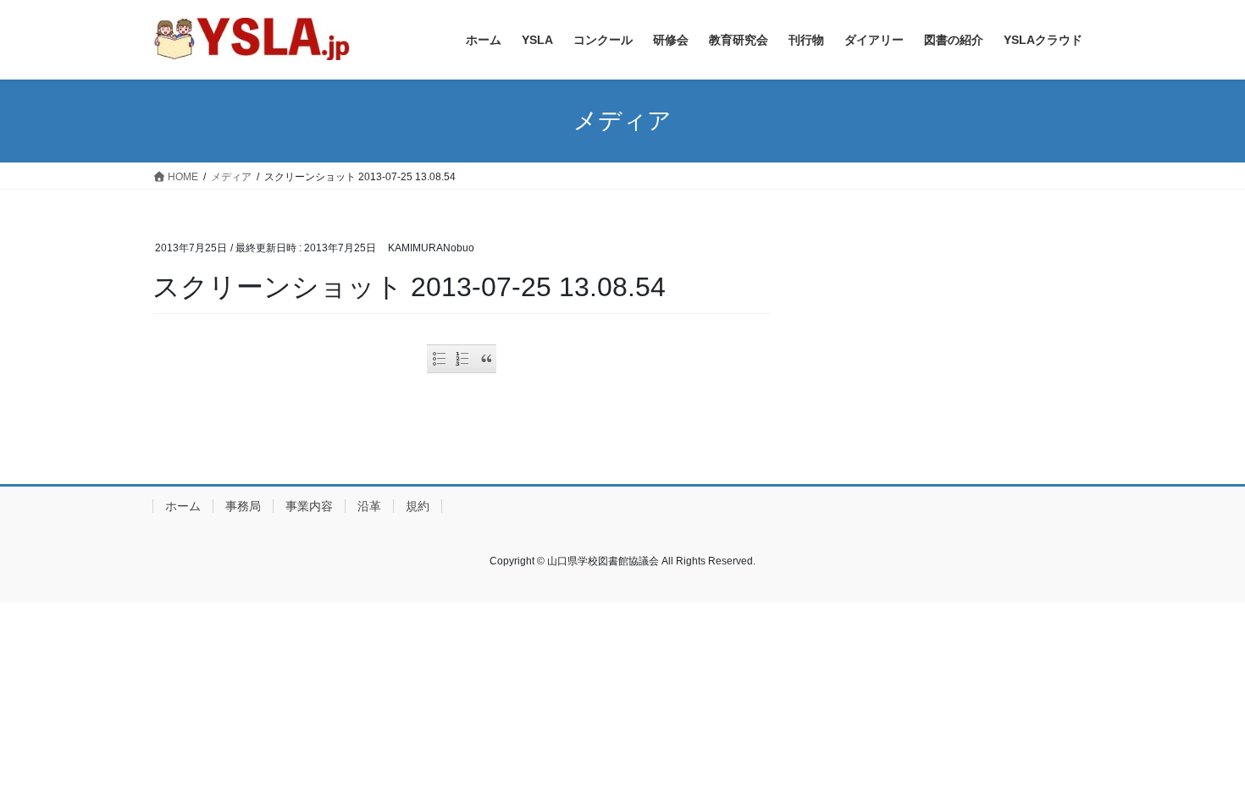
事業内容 (309, 506)
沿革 (369, 506)
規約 (417, 506)
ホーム (183, 506)
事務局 (243, 506)
